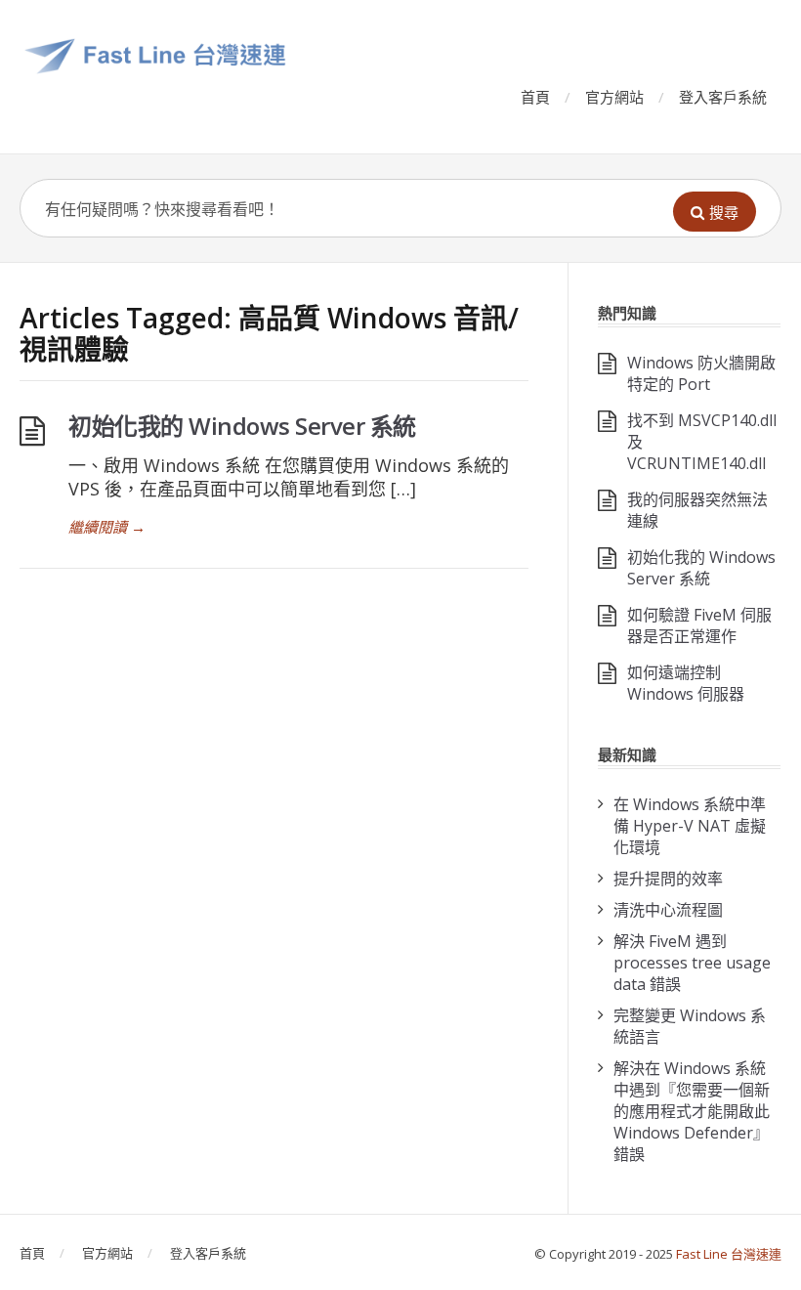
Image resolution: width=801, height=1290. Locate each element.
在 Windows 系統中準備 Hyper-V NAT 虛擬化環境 (689, 826)
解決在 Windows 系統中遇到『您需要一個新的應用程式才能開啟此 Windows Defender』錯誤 (691, 1111)
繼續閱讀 (107, 527)
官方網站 (614, 97)
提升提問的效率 (668, 878)
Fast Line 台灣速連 (728, 1254)
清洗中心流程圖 (668, 910)
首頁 (535, 97)
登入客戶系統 (723, 97)
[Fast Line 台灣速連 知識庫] (358, 55)
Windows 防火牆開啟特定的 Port (701, 373)
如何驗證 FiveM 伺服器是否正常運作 (699, 625)
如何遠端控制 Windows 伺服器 (685, 683)
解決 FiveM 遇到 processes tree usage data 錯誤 (692, 962)
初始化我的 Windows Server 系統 (242, 425)
